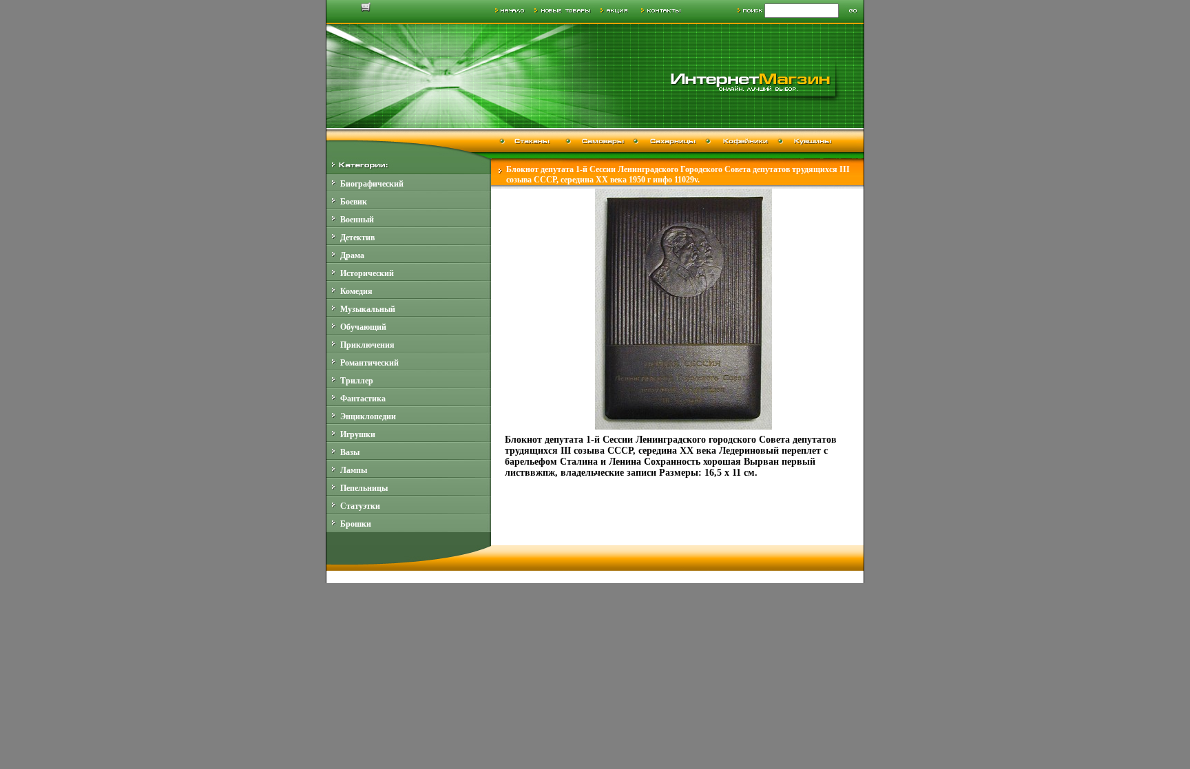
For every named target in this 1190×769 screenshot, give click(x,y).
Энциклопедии (368, 416)
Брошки (355, 524)
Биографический (372, 184)
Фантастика (363, 398)
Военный (357, 219)
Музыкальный (367, 309)
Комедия (356, 291)
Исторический (367, 273)
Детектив (357, 237)
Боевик (353, 202)
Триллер (356, 381)
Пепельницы (364, 488)
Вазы (349, 452)
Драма (352, 255)
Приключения (367, 345)
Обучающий (363, 327)
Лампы (353, 470)
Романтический (369, 363)
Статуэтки (360, 506)
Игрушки (357, 434)
